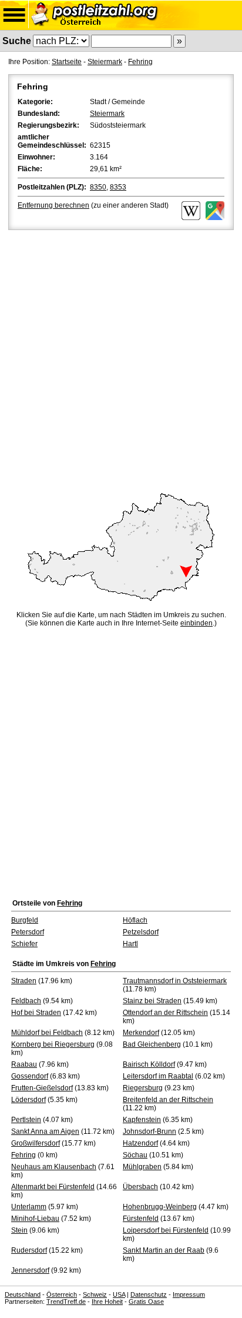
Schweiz (95, 1294)
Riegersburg (143, 1088)
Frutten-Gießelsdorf (42, 1088)
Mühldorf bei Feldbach (47, 1033)
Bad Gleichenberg (152, 1044)
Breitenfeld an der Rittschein (168, 1100)
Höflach (135, 920)
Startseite (67, 62)
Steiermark (105, 62)
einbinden (196, 623)
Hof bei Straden (36, 1013)
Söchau (135, 1155)
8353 (118, 187)
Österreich (61, 1294)
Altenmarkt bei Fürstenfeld (53, 1187)
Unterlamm (28, 1207)
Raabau (24, 1064)
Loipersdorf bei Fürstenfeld (166, 1230)
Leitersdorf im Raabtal (158, 1076)
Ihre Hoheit (107, 1301)
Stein (19, 1230)
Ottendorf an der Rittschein (165, 1013)
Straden (23, 981)
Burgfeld (24, 920)
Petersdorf (27, 932)
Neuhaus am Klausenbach (53, 1167)
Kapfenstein (142, 1120)
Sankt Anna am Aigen (45, 1131)
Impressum (189, 1294)
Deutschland (23, 1294)
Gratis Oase (146, 1301)
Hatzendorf (140, 1143)
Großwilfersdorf (35, 1143)
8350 (98, 187)
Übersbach (140, 1187)
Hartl (130, 944)
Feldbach (26, 1001)
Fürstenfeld (141, 1218)
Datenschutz (148, 1294)
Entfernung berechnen (53, 205)
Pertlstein (26, 1120)
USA (119, 1294)
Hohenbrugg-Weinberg (160, 1207)
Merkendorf (141, 1033)
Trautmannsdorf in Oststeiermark (175, 981)
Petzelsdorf (141, 932)
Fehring (140, 62)
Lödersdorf (28, 1100)
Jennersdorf (30, 1270)
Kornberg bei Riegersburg (53, 1044)
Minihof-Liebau (35, 1218)
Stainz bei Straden (152, 1001)
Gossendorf (29, 1076)
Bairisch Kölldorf (149, 1064)
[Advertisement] (121, 359)
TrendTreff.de (66, 1301)
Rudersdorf (29, 1250)
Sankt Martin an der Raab (163, 1250)
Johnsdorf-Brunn (149, 1131)
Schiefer (24, 944)
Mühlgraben (142, 1167)
